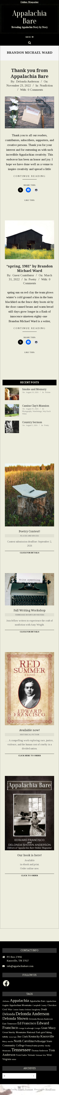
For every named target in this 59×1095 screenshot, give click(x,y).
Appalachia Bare (37, 1001)
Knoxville (47, 1036)
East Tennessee (9, 1023)
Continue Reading (30, 176)
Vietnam (31, 1055)
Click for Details (29, 553)
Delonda (8, 1014)
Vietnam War (41, 1055)
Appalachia (19, 1000)
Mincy (4, 1041)
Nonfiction (46, 85)
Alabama (5, 1001)
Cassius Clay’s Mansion (35, 405)
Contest (15, 1010)
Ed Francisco (26, 1023)
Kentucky (34, 1036)
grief (43, 1032)
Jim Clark (22, 1036)
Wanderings (37, 411)
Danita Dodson (25, 1009)
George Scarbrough (26, 1028)
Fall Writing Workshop (29, 610)
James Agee (13, 1037)
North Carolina (24, 1041)
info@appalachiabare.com (20, 966)
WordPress (50, 1089)
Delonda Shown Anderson (41, 1019)
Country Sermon (32, 422)
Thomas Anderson (39, 1050)
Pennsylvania (31, 1045)
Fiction (47, 392)
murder (10, 1041)
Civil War (7, 1009)
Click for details (29, 632)
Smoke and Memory (34, 389)
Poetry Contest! (29, 531)
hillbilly (5, 1037)
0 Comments (35, 89)
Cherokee (51, 1005)
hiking (49, 1032)
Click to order (29, 875)
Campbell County (39, 1005)
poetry (41, 1045)
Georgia (37, 1028)
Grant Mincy (48, 1028)
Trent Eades (21, 1055)
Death (44, 1009)
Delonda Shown (15, 1018)
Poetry (33, 279)
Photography (27, 411)
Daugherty (35, 1009)
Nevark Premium (25, 1089)
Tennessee (21, 1049)
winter (14, 1059)
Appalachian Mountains (20, 1005)
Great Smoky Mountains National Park (21, 1032)
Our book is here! (29, 855)
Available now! (29, 730)
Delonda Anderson (32, 1013)
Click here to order (29, 755)
